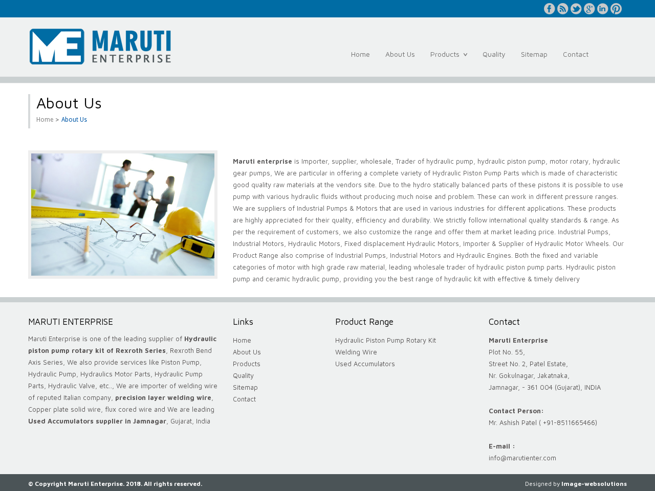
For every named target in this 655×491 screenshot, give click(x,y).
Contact (575, 54)
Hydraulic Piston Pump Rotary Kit (385, 340)
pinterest (616, 8)
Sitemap (534, 54)
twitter (576, 8)
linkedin (602, 8)
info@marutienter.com (522, 458)
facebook (549, 8)
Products (447, 60)
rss (563, 8)
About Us (400, 54)
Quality (494, 54)
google (589, 8)
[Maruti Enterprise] (100, 44)
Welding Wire (356, 352)
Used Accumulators (365, 364)
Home (360, 54)
